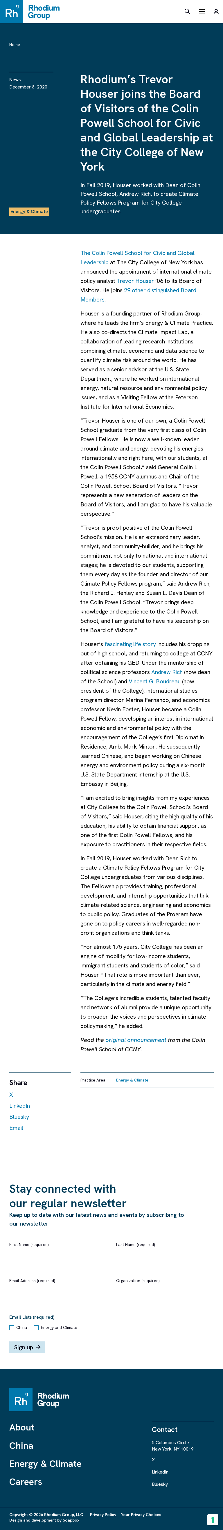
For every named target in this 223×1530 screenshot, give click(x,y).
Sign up (23, 1347)
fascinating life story (130, 644)
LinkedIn (19, 1105)
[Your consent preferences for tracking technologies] (212, 1519)
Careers (25, 1482)
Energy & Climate (45, 1464)
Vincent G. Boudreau (155, 681)
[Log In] (216, 11)
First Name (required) (29, 1244)
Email (16, 1128)
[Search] (187, 12)
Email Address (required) (32, 1280)
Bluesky (19, 1117)
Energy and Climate (59, 1327)
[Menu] (202, 11)
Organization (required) (138, 1280)
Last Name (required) (135, 1244)
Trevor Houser (135, 281)
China (21, 1327)
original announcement (135, 1040)
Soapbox (71, 1520)
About (22, 1427)
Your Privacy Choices (141, 1514)
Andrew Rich (167, 672)
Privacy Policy (103, 1514)
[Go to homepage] (32, 11)
